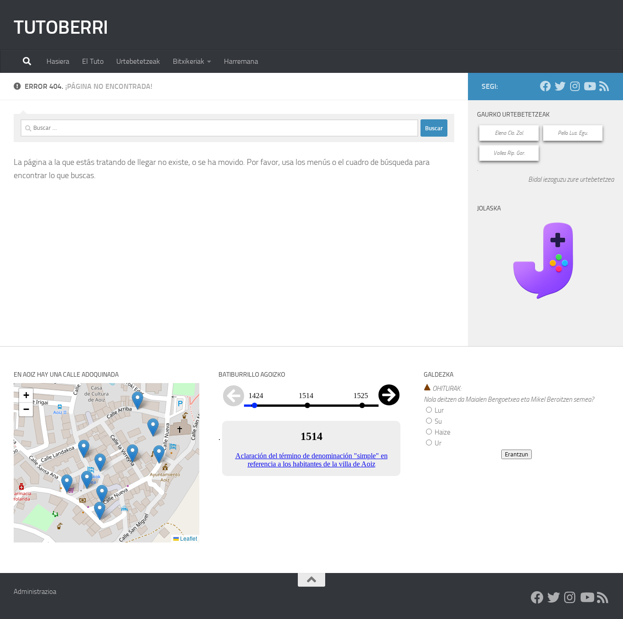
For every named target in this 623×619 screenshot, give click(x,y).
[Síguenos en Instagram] (574, 86)
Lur (438, 410)
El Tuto (93, 61)
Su (437, 421)
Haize (442, 432)
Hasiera (58, 61)
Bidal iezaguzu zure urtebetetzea (571, 179)
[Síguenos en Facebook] (545, 86)
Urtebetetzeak (138, 61)
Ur (437, 443)
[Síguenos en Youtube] (589, 86)
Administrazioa (35, 592)
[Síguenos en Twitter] (560, 86)
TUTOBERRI (61, 27)
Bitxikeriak (188, 61)
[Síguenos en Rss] (603, 86)
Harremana (241, 61)
